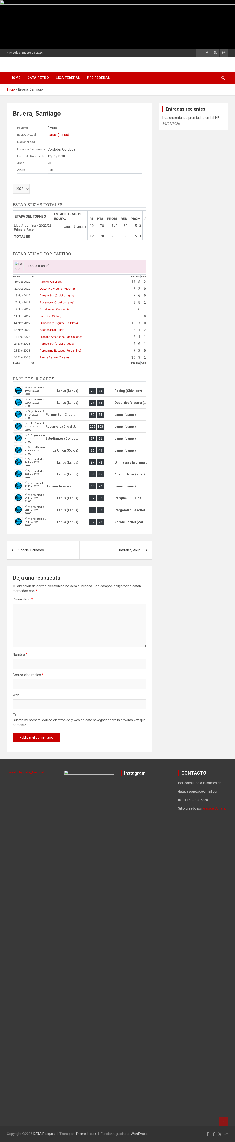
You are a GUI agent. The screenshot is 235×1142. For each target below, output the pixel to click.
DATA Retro (38, 78)
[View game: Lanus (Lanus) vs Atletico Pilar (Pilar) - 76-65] (79, 474)
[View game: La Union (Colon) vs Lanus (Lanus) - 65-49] (79, 450)
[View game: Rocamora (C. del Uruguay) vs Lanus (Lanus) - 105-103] (79, 427)
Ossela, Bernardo (31, 550)
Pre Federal (98, 78)
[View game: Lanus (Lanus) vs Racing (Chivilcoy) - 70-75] (79, 391)
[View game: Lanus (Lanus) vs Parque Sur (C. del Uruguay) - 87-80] (79, 498)
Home (15, 78)
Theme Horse (86, 1134)
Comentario (23, 599)
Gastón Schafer (215, 808)
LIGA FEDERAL (68, 78)
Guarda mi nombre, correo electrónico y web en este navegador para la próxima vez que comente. (79, 722)
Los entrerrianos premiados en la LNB (191, 118)
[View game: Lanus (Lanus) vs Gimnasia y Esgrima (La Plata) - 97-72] (79, 462)
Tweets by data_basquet (25, 772)
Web (16, 695)
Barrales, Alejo (130, 550)
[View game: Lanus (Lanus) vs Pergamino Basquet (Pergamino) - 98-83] (79, 510)
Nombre (20, 655)
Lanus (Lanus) (58, 135)
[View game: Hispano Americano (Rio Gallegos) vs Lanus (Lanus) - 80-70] (79, 486)
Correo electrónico (28, 675)
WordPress (139, 1134)
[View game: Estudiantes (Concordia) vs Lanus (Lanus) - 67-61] (79, 438)
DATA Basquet (44, 1134)
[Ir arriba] (223, 1121)
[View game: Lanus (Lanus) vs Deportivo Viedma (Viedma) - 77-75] (79, 403)
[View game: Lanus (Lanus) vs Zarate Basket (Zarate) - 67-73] (79, 522)
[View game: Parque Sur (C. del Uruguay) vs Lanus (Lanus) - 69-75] (79, 415)
